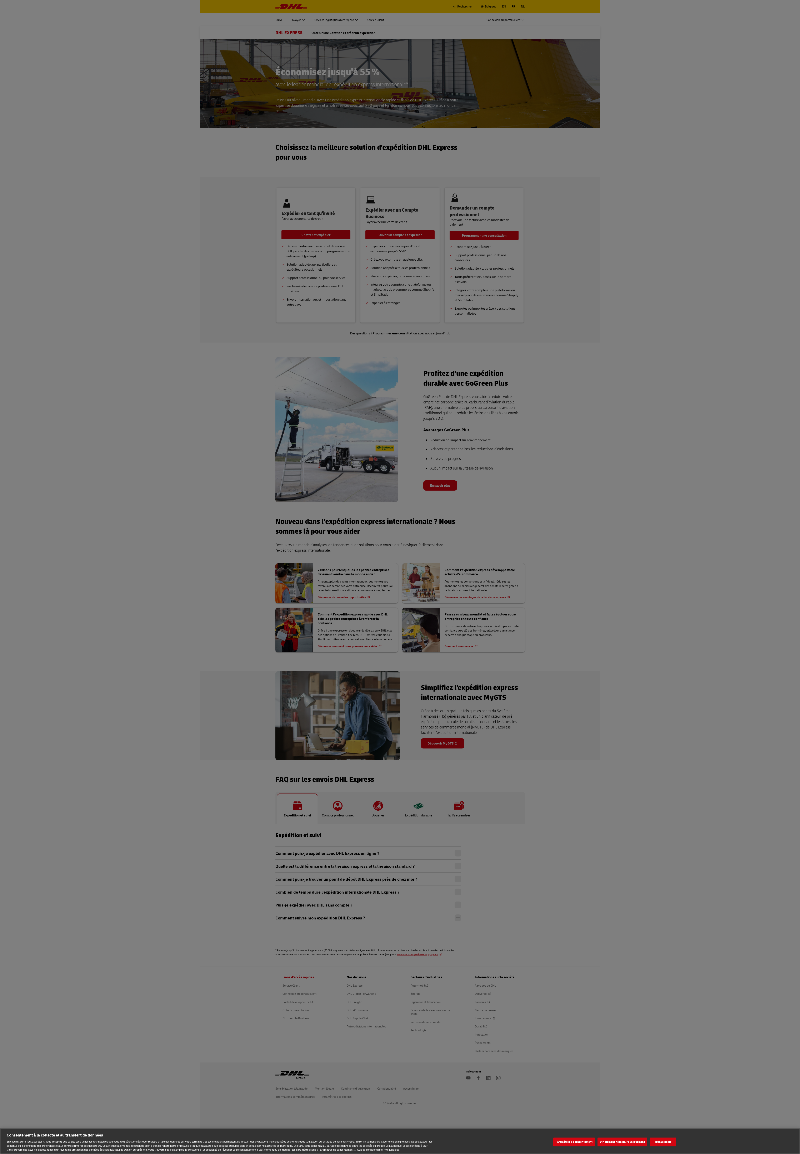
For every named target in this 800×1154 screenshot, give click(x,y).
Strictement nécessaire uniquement (622, 1142)
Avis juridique (391, 1149)
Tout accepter (663, 1142)
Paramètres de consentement (574, 1142)
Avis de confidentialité (370, 1149)
